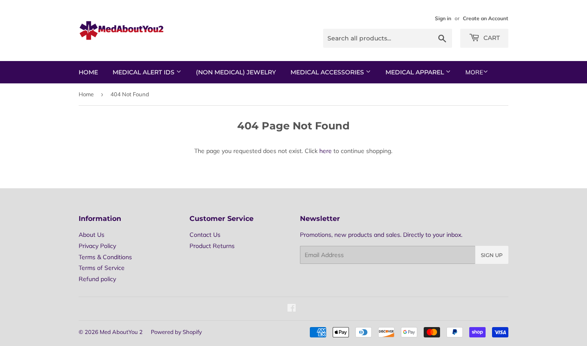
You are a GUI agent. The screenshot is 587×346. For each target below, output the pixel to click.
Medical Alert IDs (144, 72)
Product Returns (212, 246)
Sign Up (492, 255)
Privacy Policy (97, 246)
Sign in (443, 18)
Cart (491, 38)
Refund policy (97, 279)
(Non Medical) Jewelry (236, 72)
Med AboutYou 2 (121, 331)
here (325, 151)
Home (88, 72)
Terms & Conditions (105, 257)
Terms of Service (102, 268)
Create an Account (485, 18)
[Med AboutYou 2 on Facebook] (291, 309)
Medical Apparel (415, 72)
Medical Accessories (328, 72)
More (474, 72)
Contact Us (205, 235)
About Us (91, 235)
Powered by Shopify (176, 331)
